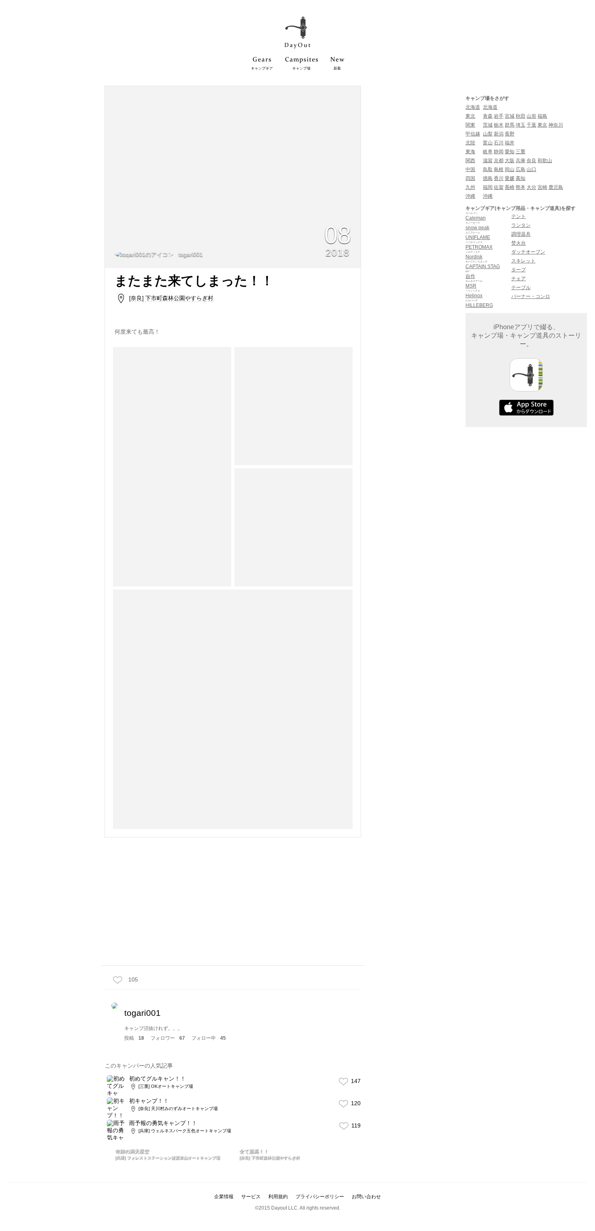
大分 (531, 187)
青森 (488, 116)
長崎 (509, 187)
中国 (470, 169)
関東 (470, 125)
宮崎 (542, 187)
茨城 (488, 125)
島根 (499, 169)
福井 (509, 143)
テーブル (521, 287)
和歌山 (545, 160)
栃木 (499, 125)
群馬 (509, 125)
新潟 (499, 134)
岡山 (509, 169)
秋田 (520, 116)
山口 (531, 169)
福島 (542, 116)
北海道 (472, 107)
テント (518, 216)
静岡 (499, 151)
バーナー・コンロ (530, 296)
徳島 (488, 178)
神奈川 (555, 125)
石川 (499, 143)
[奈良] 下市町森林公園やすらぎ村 (171, 298)
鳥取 (488, 169)
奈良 (531, 160)
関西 (470, 160)
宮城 (509, 116)
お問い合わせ (366, 1196)
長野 (509, 134)
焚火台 (518, 243)
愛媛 (509, 178)
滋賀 (488, 160)
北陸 (470, 143)
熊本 (520, 187)
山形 (531, 116)
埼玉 (520, 125)
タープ (518, 270)
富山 (488, 143)
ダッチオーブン (528, 252)
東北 (470, 116)
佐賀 (499, 187)
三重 (520, 151)
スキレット (523, 261)
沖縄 (470, 196)
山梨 (488, 134)
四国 (470, 178)
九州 (470, 187)
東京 (542, 125)
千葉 (531, 125)
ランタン (521, 225)
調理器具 (521, 234)
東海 (470, 151)
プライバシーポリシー (319, 1196)
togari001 (190, 254)
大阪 (509, 160)
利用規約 (278, 1196)
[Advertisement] (233, 900)
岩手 (499, 116)
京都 (499, 160)
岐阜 (488, 151)
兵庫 (520, 160)
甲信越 (472, 134)
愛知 (509, 151)
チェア (518, 278)
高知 (520, 178)
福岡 (488, 187)
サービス (251, 1196)
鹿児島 (555, 187)
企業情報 (224, 1196)
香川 (499, 178)
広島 (520, 169)
